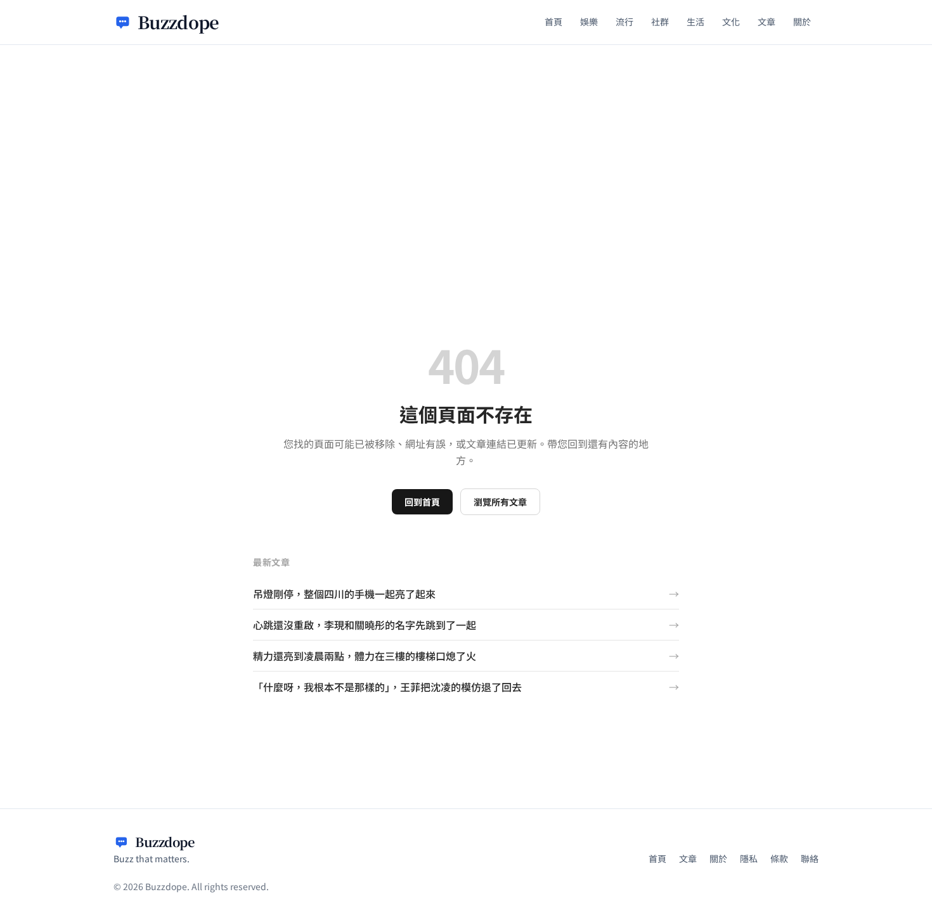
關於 (802, 21)
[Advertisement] (466, 140)
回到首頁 (422, 501)
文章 (766, 21)
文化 (731, 21)
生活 (695, 21)
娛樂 (589, 21)
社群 (660, 21)
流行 (624, 21)
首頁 (553, 21)
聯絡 (810, 858)
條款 (779, 858)
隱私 (749, 858)
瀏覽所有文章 (500, 501)
